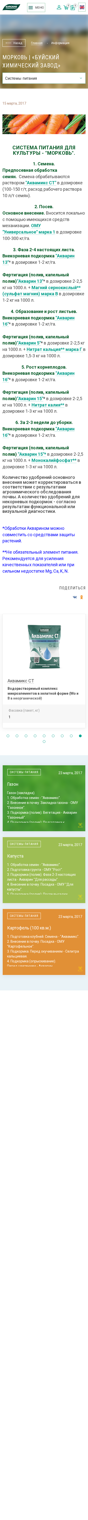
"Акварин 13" (30, 281)
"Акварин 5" (29, 342)
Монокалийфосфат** (54, 460)
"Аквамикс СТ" (40, 182)
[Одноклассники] (82, 597)
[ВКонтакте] (75, 597)
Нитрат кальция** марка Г (54, 349)
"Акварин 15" (30, 398)
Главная (37, 43)
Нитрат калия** (48, 404)
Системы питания (24, 772)
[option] (44, 673)
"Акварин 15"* (32, 454)
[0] (73, 8)
